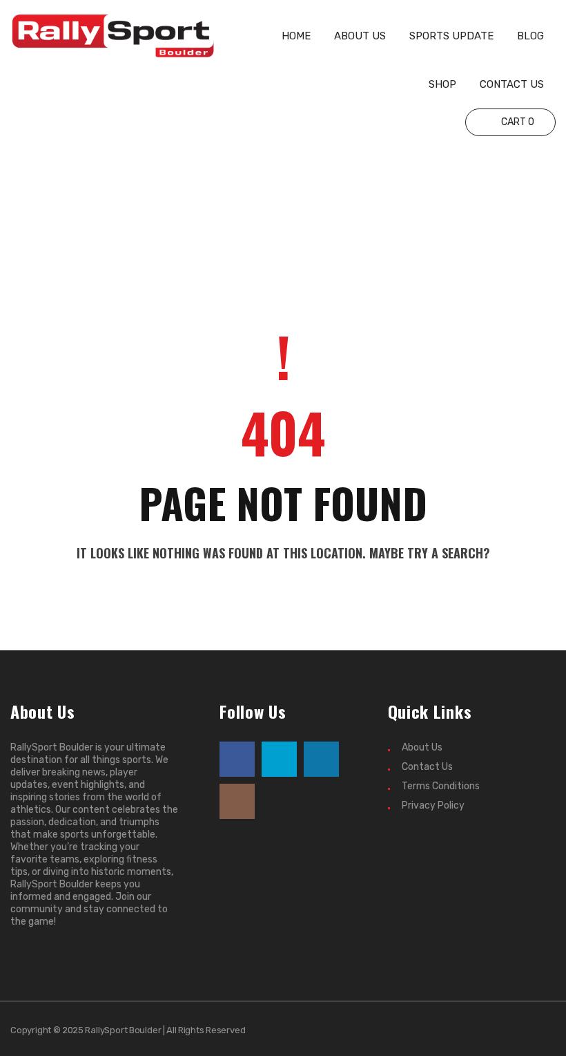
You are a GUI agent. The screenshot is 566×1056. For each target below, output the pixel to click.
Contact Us (427, 767)
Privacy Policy (433, 805)
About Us (422, 747)
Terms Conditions (441, 786)
